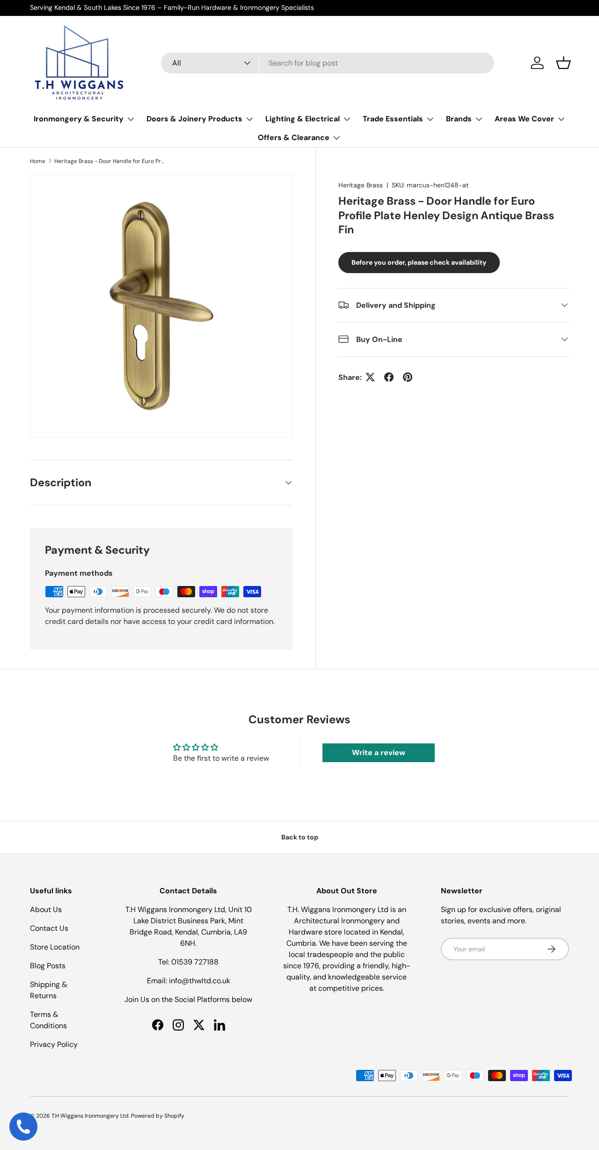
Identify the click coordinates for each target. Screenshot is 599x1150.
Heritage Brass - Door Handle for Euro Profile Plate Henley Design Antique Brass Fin (110, 161)
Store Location (55, 947)
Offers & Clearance (293, 137)
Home (37, 161)
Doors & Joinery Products (194, 119)
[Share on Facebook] (389, 377)
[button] (563, 62)
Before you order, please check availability (419, 262)
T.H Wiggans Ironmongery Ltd (90, 1116)
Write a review (378, 752)
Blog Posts (48, 966)
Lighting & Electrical (302, 119)
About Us (46, 909)
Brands (459, 119)
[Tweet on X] (370, 377)
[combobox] (327, 63)
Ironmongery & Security (79, 119)
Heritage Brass (360, 185)
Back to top (299, 837)
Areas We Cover (524, 119)
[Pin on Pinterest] (407, 377)
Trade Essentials (393, 119)
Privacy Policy (54, 1044)
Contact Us (49, 928)
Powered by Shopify (157, 1116)
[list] (161, 306)
